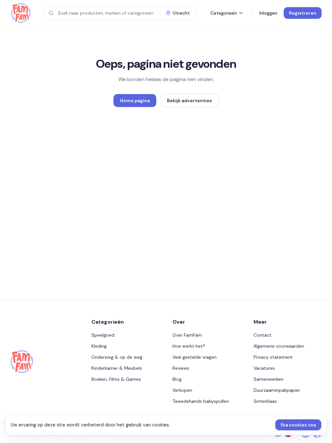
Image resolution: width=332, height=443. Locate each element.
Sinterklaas (265, 401)
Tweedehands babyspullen (200, 401)
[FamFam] (20, 13)
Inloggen (268, 13)
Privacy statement (273, 357)
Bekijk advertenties (189, 100)
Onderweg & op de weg (116, 357)
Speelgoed (102, 335)
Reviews (180, 368)
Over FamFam (187, 335)
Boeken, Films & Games (116, 379)
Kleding (99, 346)
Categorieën (223, 13)
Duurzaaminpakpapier (277, 390)
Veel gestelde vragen (194, 357)
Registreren (302, 13)
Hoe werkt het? (188, 346)
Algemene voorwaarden (279, 346)
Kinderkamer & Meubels (116, 368)
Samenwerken (268, 379)
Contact (262, 335)
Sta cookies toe (298, 425)
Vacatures (264, 368)
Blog (177, 379)
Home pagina (135, 100)
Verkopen (182, 390)
